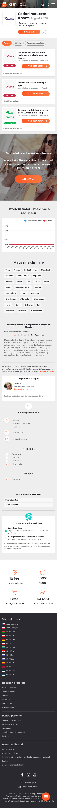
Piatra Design (23, 276)
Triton (19, 282)
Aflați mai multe (47, 371)
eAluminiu (24, 299)
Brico (18, 305)
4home (8, 305)
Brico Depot (38, 299)
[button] (33, 221)
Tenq (8, 270)
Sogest (24, 293)
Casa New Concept (23, 287)
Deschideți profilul (21, 389)
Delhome (29, 305)
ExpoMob (37, 276)
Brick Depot (10, 299)
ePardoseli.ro (36, 311)
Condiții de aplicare (11, 73)
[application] (28, 235)
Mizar (46, 282)
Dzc (28, 282)
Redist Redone (30, 270)
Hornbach (10, 311)
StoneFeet (45, 270)
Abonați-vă (28, 179)
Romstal (9, 282)
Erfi (38, 305)
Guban (17, 270)
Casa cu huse (11, 293)
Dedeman (22, 311)
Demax (38, 287)
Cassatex (9, 276)
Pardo (8, 287)
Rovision (35, 293)
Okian (37, 282)
